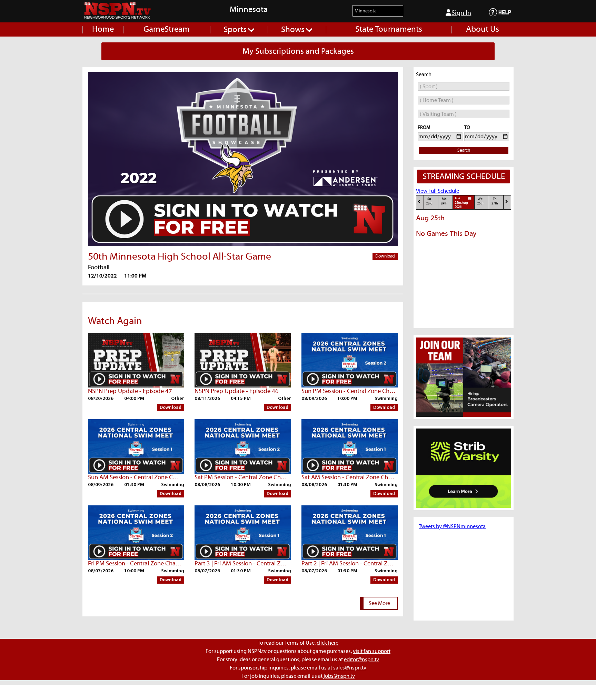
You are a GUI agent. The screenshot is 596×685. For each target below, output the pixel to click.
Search (463, 150)
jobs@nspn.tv (339, 676)
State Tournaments (388, 29)
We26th (480, 201)
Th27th (494, 201)
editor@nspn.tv (361, 659)
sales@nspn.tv (349, 668)
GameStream (166, 29)
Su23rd (429, 201)
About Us (482, 29)
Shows (293, 29)
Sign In (461, 13)
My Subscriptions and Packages (298, 51)
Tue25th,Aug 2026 (461, 203)
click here (327, 643)
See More (379, 603)
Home (103, 29)
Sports (235, 29)
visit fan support (371, 651)
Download (385, 256)
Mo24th (444, 201)
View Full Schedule (437, 191)
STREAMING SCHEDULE (464, 176)
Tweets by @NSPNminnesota (452, 526)
